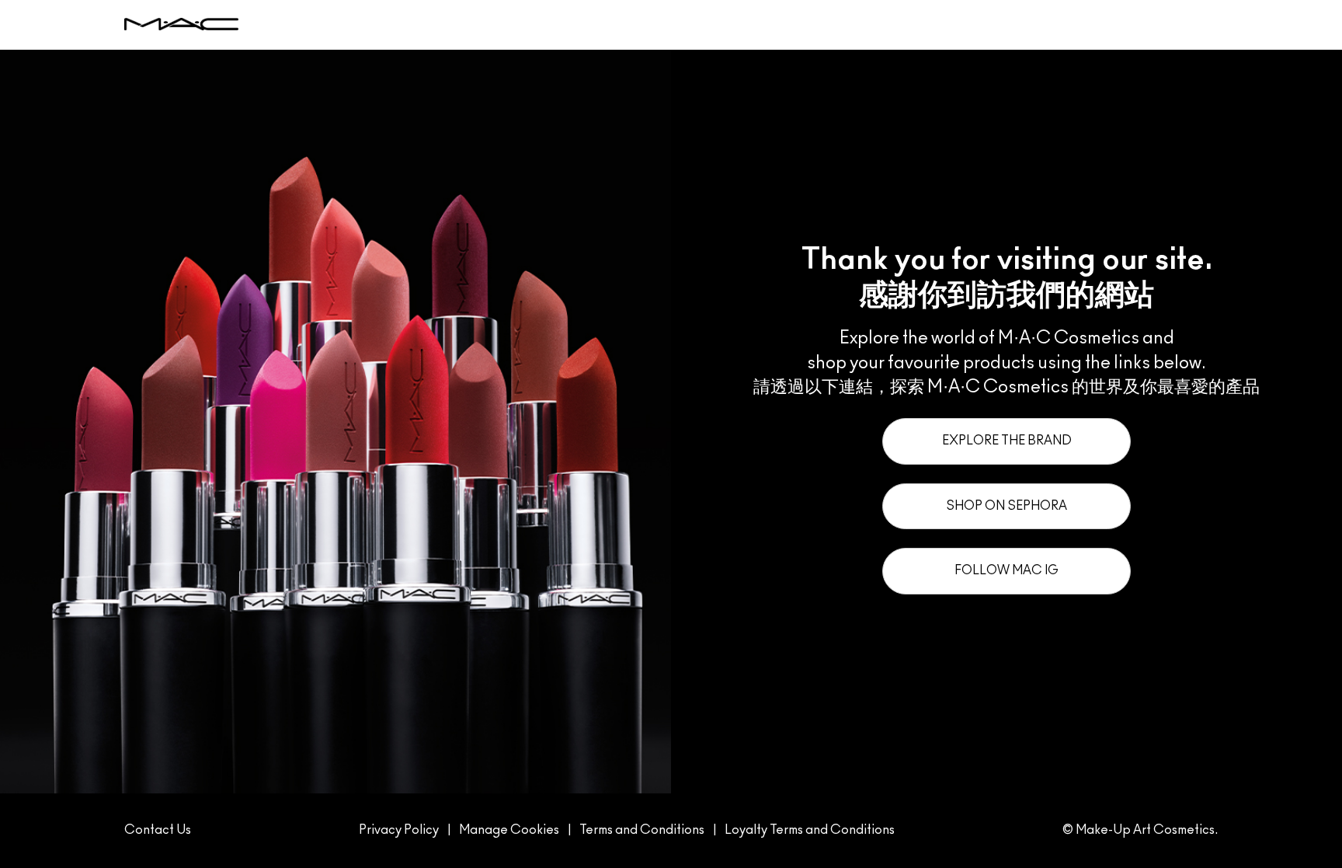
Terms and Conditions (641, 830)
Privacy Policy (399, 830)
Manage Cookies (509, 830)
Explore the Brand (1007, 440)
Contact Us (157, 830)
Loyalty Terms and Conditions (810, 830)
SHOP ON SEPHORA (1006, 506)
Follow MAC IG (1006, 570)
